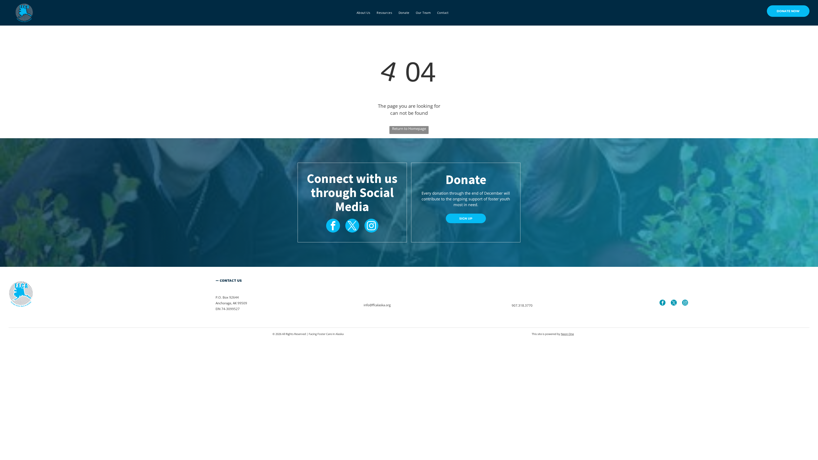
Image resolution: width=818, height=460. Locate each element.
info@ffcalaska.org (377, 305)
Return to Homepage (409, 128)
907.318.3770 (522, 305)
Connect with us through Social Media (352, 192)
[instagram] (371, 226)
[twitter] (352, 226)
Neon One (567, 334)
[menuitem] (363, 13)
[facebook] (333, 226)
